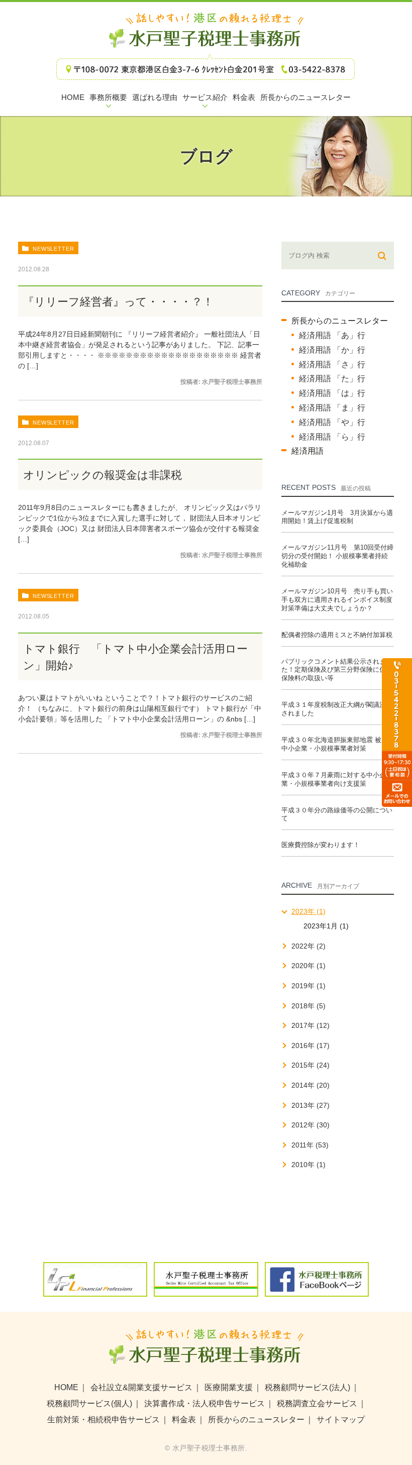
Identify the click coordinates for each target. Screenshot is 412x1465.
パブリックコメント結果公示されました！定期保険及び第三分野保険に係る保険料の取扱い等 (336, 670)
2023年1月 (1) (326, 926)
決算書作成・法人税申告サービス (204, 1403)
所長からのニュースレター (339, 321)
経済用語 (307, 451)
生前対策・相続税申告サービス (103, 1419)
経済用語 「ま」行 (332, 407)
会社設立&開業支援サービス (141, 1387)
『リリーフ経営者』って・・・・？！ (118, 301)
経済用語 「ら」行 (332, 437)
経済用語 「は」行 (332, 393)
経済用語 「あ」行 (332, 335)
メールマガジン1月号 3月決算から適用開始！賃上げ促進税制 (337, 517)
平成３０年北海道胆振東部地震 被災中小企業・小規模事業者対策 (334, 744)
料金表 (184, 1419)
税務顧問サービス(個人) (89, 1403)
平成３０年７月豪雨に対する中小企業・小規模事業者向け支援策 (333, 779)
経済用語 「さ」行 (332, 364)
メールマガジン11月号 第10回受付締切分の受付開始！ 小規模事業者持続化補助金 (337, 556)
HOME (66, 1387)
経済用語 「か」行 (332, 350)
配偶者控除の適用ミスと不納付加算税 (336, 635)
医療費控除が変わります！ (320, 845)
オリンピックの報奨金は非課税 (102, 475)
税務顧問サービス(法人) (307, 1387)
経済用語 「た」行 (332, 378)
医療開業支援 (228, 1387)
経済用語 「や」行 (332, 422)
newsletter (53, 249)
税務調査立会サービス (317, 1403)
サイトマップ (341, 1419)
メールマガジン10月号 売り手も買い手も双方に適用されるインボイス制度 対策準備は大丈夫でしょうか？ (337, 599)
